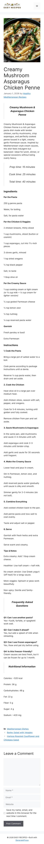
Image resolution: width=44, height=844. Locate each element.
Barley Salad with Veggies (20, 732)
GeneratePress (22, 840)
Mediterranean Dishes (18, 729)
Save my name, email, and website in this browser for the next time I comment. (21, 813)
